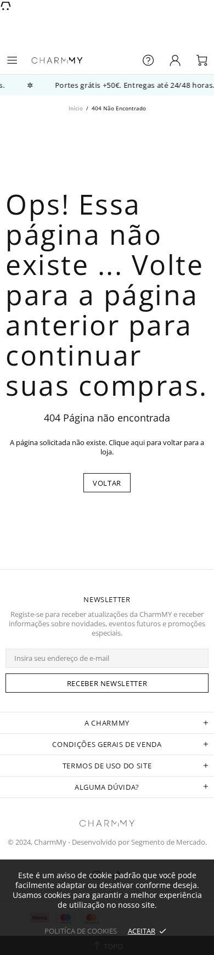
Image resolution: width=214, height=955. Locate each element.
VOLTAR (107, 483)
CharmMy (57, 60)
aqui (138, 442)
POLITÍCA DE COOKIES (80, 931)
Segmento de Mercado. (169, 842)
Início (76, 108)
